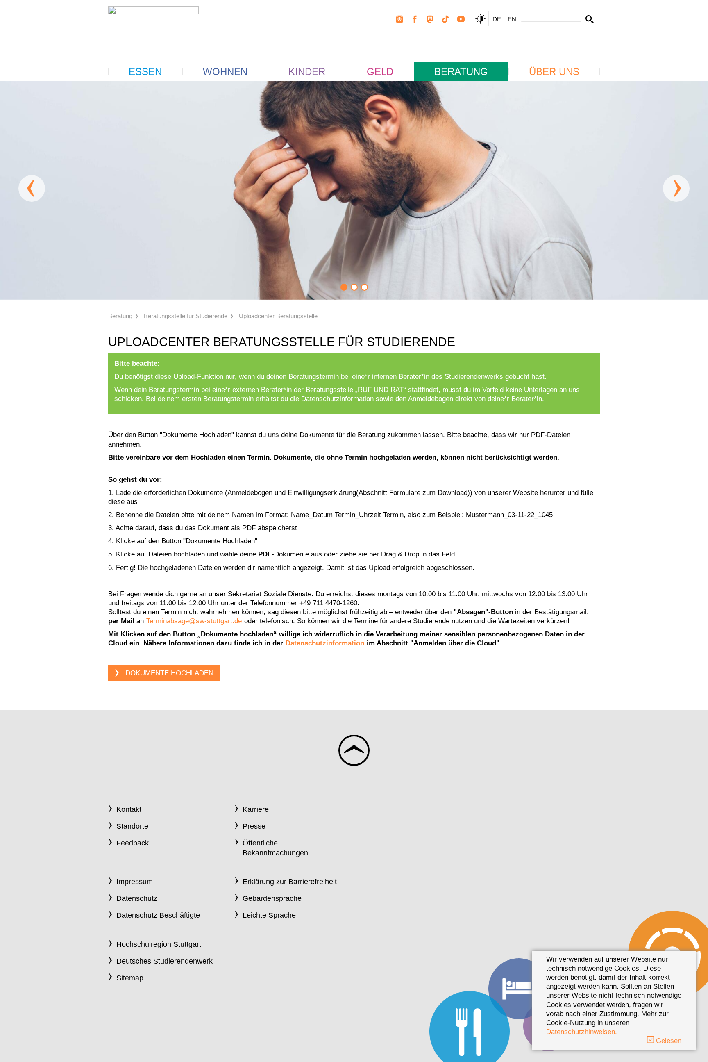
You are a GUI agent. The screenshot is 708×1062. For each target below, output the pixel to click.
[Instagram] (399, 19)
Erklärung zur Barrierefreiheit (290, 881)
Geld (380, 71)
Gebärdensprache (272, 898)
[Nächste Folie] (676, 188)
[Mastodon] (430, 19)
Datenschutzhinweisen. (581, 1032)
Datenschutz (136, 898)
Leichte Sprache (269, 915)
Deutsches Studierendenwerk (164, 961)
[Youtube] (461, 19)
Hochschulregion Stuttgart (158, 944)
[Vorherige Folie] (31, 188)
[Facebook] (414, 19)
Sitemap (129, 978)
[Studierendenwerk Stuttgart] (153, 25)
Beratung (461, 71)
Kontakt (128, 809)
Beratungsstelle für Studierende (185, 315)
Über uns (554, 71)
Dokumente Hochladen (169, 673)
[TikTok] (445, 19)
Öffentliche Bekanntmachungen (275, 848)
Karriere (256, 809)
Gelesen (667, 1041)
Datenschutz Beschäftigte (158, 915)
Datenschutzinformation (325, 643)
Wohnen (225, 71)
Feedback (132, 843)
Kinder (306, 71)
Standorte (132, 826)
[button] (343, 287)
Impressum (134, 881)
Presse (254, 826)
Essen (145, 71)
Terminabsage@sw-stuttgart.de (194, 621)
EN (512, 19)
